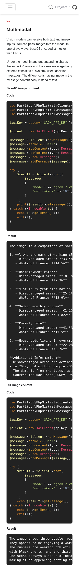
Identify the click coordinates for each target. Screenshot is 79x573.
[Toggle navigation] (10, 7)
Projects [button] (61, 7)
